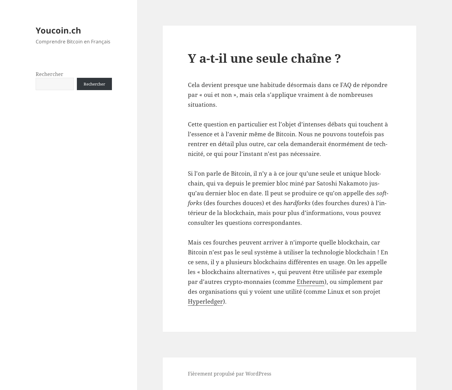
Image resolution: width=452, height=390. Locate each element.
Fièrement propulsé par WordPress (229, 373)
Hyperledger (205, 301)
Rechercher (49, 74)
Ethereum (310, 282)
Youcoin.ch (58, 30)
